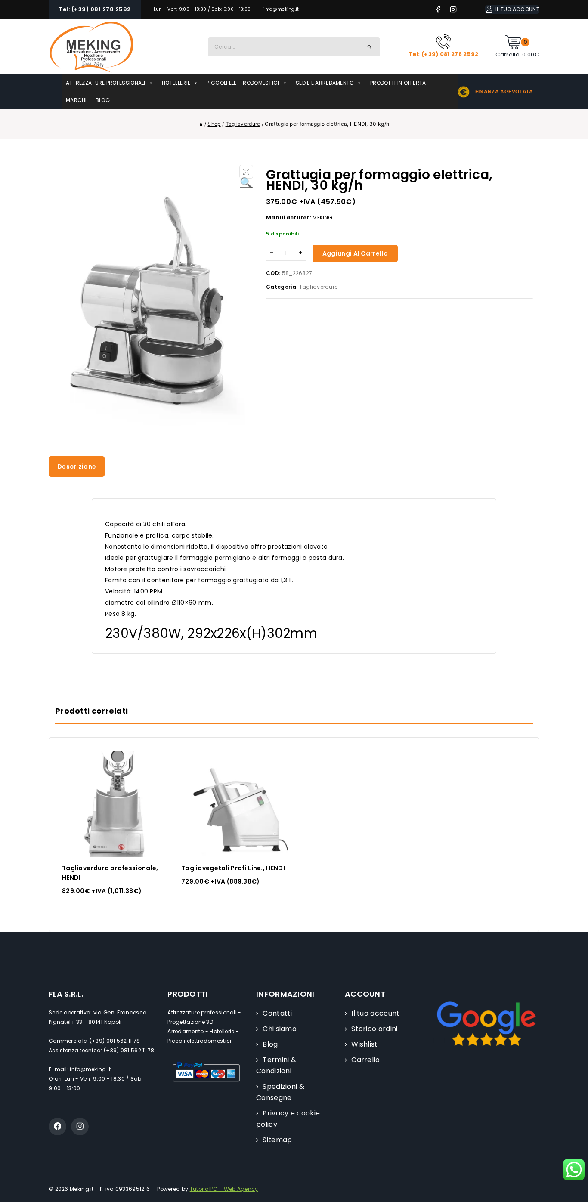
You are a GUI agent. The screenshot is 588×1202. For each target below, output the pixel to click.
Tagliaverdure (318, 286)
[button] (246, 172)
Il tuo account (375, 1013)
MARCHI (76, 100)
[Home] (201, 124)
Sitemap (277, 1140)
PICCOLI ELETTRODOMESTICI (243, 83)
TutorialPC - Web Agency (224, 1189)
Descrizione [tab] (76, 466)
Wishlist (364, 1044)
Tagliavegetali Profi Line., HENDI (233, 868)
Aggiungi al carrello (355, 253)
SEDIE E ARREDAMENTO (325, 83)
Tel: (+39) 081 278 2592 (95, 9)
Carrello (365, 1060)
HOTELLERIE (176, 83)
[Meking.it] (92, 46)
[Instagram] (453, 9)
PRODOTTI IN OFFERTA (398, 83)
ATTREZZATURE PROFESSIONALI (105, 83)
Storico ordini (374, 1029)
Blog (270, 1044)
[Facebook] (438, 9)
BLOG (103, 100)
